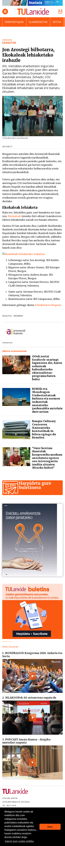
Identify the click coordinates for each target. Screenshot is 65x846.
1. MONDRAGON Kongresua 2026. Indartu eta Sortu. (32, 654)
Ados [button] (50, 827)
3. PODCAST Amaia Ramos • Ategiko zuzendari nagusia (26, 741)
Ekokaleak (14, 216)
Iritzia (57, 22)
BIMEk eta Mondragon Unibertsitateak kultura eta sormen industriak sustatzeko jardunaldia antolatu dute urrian (47, 400)
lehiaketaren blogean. (48, 305)
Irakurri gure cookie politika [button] (19, 841)
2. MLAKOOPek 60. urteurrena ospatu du (29, 697)
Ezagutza (7, 316)
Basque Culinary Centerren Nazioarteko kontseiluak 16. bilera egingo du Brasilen (44, 429)
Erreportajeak (14, 22)
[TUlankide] (33, 11)
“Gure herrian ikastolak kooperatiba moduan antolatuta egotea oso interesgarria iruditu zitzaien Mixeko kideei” (47, 458)
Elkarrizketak (38, 22)
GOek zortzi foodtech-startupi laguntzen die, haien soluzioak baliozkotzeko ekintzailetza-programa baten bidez (47, 368)
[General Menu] (5, 11)
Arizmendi (18, 316)
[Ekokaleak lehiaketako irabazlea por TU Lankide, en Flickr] (23, 253)
